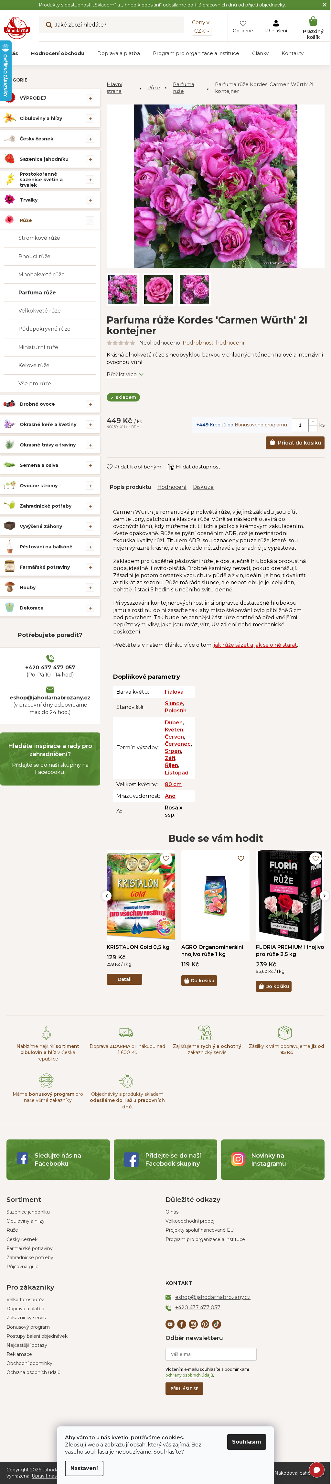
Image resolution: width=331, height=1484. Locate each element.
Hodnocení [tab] (172, 483)
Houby (28, 587)
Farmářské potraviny (45, 567)
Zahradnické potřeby (45, 506)
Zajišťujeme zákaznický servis (204, 1046)
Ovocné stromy (39, 486)
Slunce (174, 700)
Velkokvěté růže (39, 311)
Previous (107, 892)
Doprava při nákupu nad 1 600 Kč (125, 1046)
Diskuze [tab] (203, 483)
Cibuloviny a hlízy (41, 118)
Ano (170, 792)
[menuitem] (58, 53)
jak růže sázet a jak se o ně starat (255, 641)
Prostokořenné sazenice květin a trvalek (41, 179)
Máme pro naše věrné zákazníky (47, 1094)
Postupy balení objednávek (37, 1332)
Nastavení (82, 1468)
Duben (174, 719)
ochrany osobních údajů (187, 1371)
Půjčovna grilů (22, 1263)
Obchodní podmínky (29, 1360)
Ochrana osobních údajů (33, 1369)
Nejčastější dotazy (26, 1342)
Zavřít (118, 457)
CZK (195, 31)
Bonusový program (28, 1323)
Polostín (176, 707)
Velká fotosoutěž (25, 1296)
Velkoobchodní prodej (187, 1217)
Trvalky (28, 200)
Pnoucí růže (34, 256)
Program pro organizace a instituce (203, 1235)
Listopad (176, 769)
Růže (26, 220)
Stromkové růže (39, 238)
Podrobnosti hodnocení (213, 339)
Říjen (171, 762)
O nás (169, 1208)
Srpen (173, 747)
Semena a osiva (39, 465)
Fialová (174, 688)
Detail (125, 976)
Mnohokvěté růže (41, 274)
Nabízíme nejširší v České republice (47, 1049)
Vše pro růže (34, 383)
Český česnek (36, 139)
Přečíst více (122, 371)
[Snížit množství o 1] (308, 425)
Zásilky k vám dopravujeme (282, 1046)
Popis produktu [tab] (130, 483)
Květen (174, 726)
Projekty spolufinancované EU (197, 1226)
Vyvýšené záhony (41, 526)
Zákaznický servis (26, 1314)
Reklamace (19, 1351)
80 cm (173, 780)
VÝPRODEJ (33, 98)
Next (320, 892)
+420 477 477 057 (50, 668)
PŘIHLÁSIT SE (182, 1385)
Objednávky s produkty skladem (125, 1097)
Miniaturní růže (38, 347)
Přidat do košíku (294, 439)
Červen (174, 733)
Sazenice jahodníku (44, 159)
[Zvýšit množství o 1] (308, 418)
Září (170, 755)
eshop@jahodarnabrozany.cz (50, 698)
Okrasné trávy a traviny (48, 445)
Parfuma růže (37, 293)
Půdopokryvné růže (44, 329)
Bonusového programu (256, 421)
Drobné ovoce (37, 404)
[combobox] (111, 24)
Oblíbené (238, 31)
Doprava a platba (25, 1305)
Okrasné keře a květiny (48, 424)
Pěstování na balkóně (46, 547)
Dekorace (32, 608)
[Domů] (123, 88)
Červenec (178, 740)
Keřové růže (33, 365)
